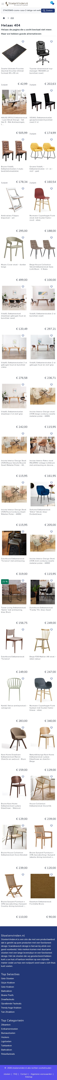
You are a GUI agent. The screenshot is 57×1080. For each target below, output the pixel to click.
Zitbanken (6, 1024)
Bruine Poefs (7, 995)
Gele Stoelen (7, 978)
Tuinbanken (6, 1045)
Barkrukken (6, 991)
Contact (23, 1074)
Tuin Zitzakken (8, 1011)
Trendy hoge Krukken (11, 1007)
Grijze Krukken (8, 982)
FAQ (15, 1074)
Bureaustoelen (8, 1033)
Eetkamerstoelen (9, 1028)
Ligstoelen (6, 1041)
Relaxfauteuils (8, 1053)
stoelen (7, 1074)
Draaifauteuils (7, 999)
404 (12, 18)
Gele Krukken (7, 986)
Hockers (5, 1037)
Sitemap (28, 1077)
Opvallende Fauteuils (11, 1003)
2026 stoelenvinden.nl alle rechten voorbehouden (29, 1068)
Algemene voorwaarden (41, 1074)
